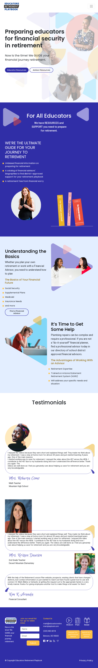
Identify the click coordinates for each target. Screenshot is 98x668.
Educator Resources (16, 70)
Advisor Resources (41, 70)
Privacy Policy (86, 660)
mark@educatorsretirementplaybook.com (52, 625)
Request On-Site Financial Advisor (73, 634)
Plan (77, 624)
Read (86, 624)
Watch (69, 624)
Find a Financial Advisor (17, 312)
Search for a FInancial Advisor (86, 634)
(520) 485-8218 (49, 631)
